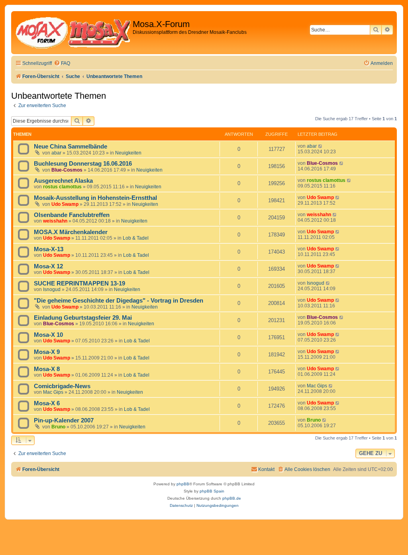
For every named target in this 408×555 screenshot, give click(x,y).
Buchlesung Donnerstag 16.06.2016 (83, 163)
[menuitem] (62, 63)
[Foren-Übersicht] (73, 32)
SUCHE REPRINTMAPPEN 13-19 (79, 283)
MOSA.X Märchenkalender (71, 232)
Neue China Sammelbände (70, 146)
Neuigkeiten (128, 153)
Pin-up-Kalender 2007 (64, 420)
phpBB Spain (212, 491)
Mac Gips (53, 392)
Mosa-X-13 (48, 249)
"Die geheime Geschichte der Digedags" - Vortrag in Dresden (118, 300)
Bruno (58, 427)
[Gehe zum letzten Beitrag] (320, 146)
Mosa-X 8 (47, 369)
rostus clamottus (62, 187)
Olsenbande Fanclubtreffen (72, 215)
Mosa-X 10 (48, 335)
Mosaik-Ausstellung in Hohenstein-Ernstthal (95, 198)
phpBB (183, 484)
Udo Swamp (64, 204)
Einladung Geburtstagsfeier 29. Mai (83, 318)
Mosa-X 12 (48, 266)
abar (56, 153)
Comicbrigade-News (62, 386)
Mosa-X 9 (47, 352)
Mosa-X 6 (47, 403)
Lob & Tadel (136, 238)
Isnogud (52, 289)
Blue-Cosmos (66, 170)
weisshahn (55, 221)
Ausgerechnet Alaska (63, 181)
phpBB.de (231, 498)
